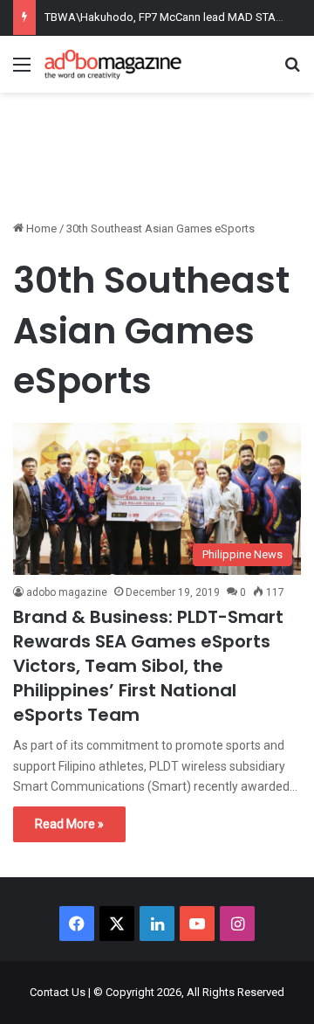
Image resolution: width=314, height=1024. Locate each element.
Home (40, 228)
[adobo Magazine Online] (113, 64)
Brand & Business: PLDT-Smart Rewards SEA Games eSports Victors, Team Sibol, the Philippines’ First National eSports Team (148, 666)
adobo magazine (66, 592)
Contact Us (57, 992)
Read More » (69, 824)
